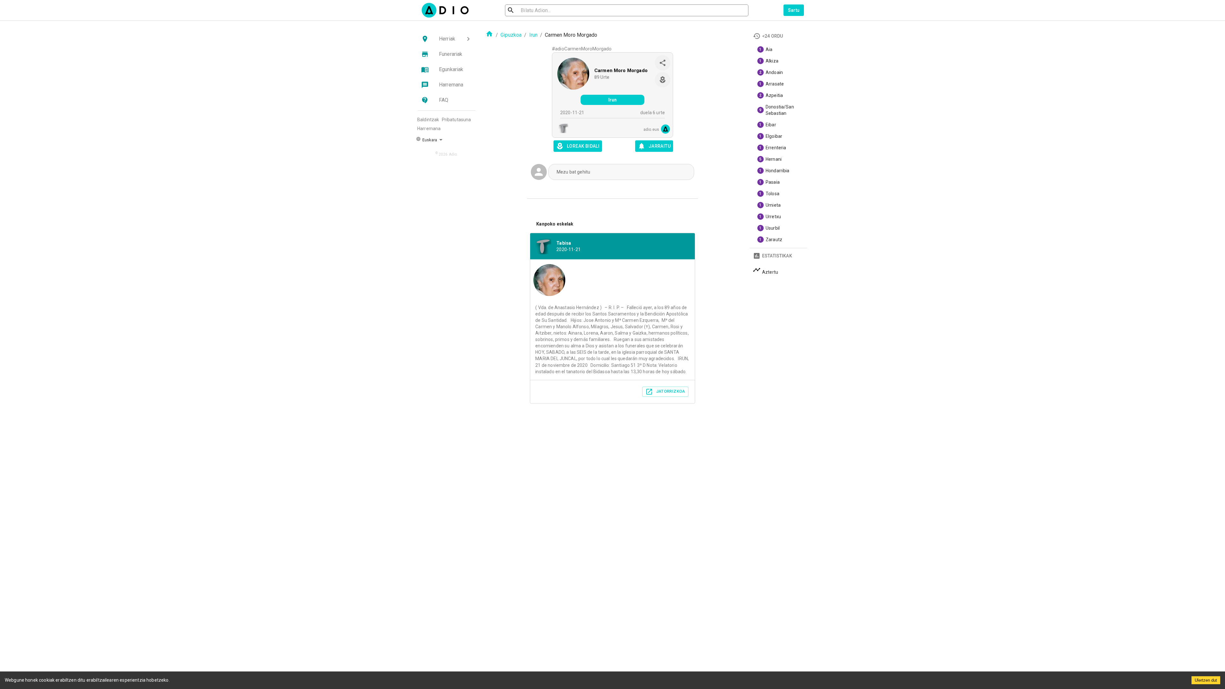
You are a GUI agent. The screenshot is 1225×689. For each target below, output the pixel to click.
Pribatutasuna (456, 119)
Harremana (429, 128)
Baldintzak (428, 119)
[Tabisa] (561, 129)
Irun (533, 35)
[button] (446, 39)
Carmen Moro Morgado (621, 70)
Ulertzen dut (1206, 680)
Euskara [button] (429, 140)
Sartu (794, 10)
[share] (662, 62)
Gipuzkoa (511, 35)
